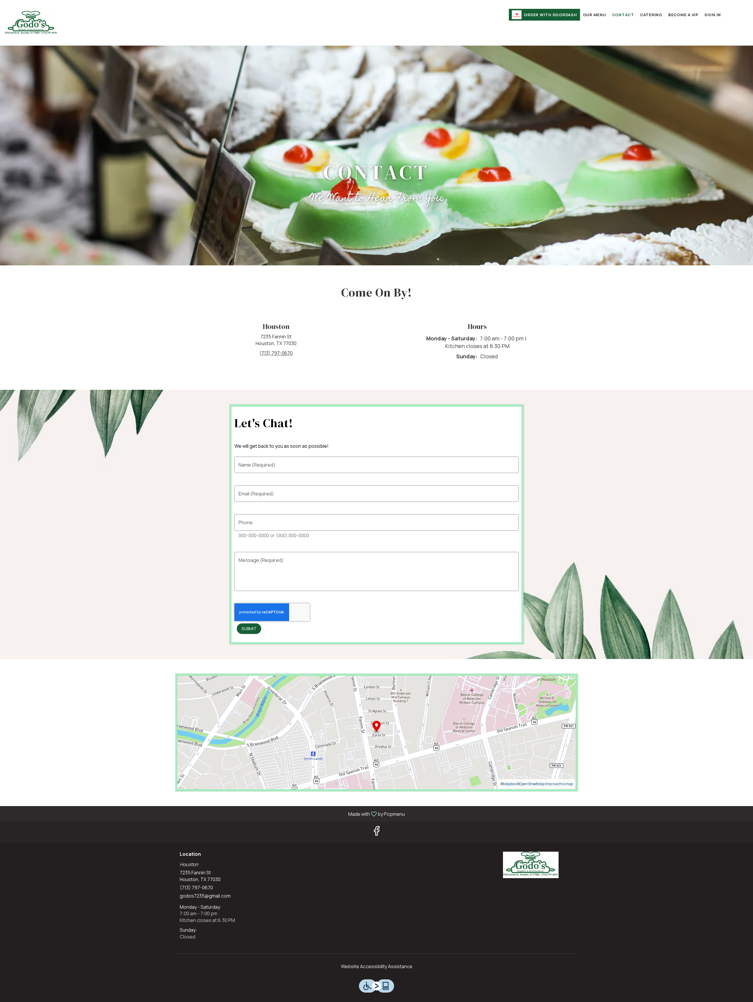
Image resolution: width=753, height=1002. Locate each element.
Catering (651, 14)
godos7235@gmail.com (205, 896)
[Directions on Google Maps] (376, 732)
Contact (623, 14)
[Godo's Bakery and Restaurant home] (31, 23)
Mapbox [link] (509, 783)
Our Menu (594, 14)
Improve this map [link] (559, 783)
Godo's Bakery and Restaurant (531, 865)
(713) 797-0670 (196, 887)
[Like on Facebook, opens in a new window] (376, 832)
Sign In (712, 14)
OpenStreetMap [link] (532, 783)
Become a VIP (683, 14)
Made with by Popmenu (204, 814)
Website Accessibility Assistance (376, 966)
